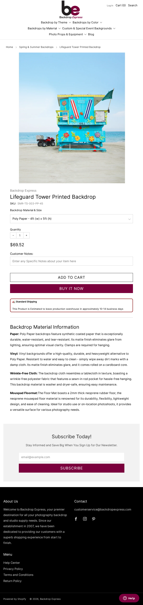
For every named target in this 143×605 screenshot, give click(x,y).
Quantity (15, 229)
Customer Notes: (21, 254)
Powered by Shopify (14, 599)
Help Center (11, 563)
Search (132, 5)
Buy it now (71, 288)
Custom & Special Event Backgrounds (87, 28)
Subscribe (71, 468)
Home (9, 46)
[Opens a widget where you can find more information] (129, 598)
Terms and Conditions (18, 575)
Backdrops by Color (85, 22)
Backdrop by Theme (54, 22)
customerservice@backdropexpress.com (102, 509)
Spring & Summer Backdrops (36, 46)
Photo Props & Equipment (66, 34)
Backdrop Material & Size (26, 210)
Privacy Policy (13, 569)
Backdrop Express (23, 190)
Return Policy (12, 581)
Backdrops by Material (42, 28)
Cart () (121, 5)
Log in (110, 5)
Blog (91, 34)
